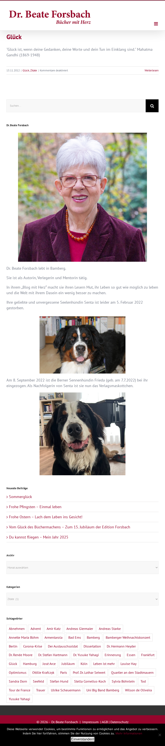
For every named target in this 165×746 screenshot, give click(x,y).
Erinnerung (113, 655)
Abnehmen (17, 628)
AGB (105, 722)
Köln (84, 663)
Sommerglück (20, 496)
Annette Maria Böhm (24, 637)
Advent (36, 628)
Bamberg (93, 637)
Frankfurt (147, 655)
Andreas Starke (110, 628)
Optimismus (17, 672)
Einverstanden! (82, 739)
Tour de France (19, 690)
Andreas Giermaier (79, 628)
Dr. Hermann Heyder (121, 646)
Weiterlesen (152, 70)
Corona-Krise (32, 646)
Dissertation (92, 646)
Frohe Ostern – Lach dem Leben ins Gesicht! (45, 516)
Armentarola (53, 637)
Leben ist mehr (104, 663)
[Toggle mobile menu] (156, 24)
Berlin (13, 646)
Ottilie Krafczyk (43, 672)
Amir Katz (54, 628)
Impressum (90, 722)
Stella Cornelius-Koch (90, 681)
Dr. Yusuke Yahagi (86, 655)
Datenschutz (119, 722)
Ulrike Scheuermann (66, 690)
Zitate (33, 70)
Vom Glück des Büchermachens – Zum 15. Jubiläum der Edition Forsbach (69, 527)
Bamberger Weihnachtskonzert (128, 637)
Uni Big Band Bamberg (102, 690)
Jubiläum (68, 663)
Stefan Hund (59, 681)
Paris (63, 672)
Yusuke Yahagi (19, 699)
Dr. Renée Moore (20, 655)
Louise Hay (128, 663)
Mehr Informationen (129, 733)
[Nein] (159, 735)
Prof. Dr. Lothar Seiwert (89, 672)
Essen (131, 655)
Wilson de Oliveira (138, 690)
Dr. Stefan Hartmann (52, 655)
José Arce (49, 663)
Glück (14, 37)
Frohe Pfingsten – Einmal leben (35, 506)
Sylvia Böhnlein (123, 681)
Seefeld (38, 681)
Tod (143, 681)
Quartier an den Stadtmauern (132, 672)
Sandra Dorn (18, 681)
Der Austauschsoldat (63, 646)
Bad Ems (74, 637)
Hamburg (30, 663)
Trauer (40, 690)
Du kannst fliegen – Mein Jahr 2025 (38, 537)
